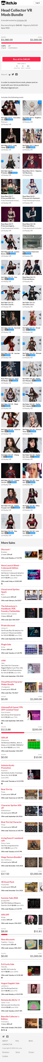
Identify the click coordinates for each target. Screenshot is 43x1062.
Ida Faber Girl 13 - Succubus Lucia (29, 303)
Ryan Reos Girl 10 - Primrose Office (29, 225)
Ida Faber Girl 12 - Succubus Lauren (7, 303)
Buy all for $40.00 (21, 59)
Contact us (7, 1044)
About (5, 1041)
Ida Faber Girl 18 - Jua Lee (10, 353)
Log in (38, 3)
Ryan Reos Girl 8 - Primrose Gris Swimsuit (31, 197)
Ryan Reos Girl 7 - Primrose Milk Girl (8, 197)
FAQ (17, 1041)
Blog (31, 1041)
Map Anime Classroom (31, 252)
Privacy (31, 1052)
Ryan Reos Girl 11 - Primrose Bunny (29, 278)
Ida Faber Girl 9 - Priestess (7, 172)
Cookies (5, 1056)
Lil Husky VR (22, 20)
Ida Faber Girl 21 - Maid (9, 404)
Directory (5, 1052)
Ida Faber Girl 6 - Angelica (32, 118)
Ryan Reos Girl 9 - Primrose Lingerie (7, 225)
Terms (17, 1052)
